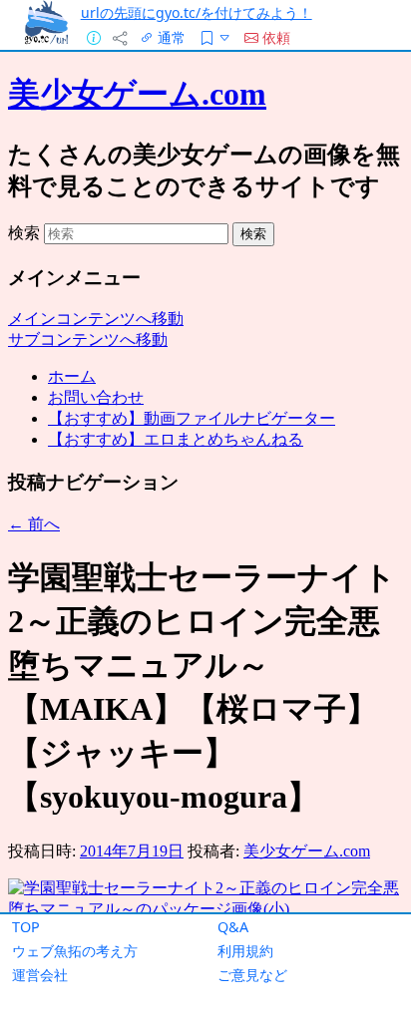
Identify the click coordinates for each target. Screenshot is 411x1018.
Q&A (232, 926)
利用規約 (245, 950)
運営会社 (40, 974)
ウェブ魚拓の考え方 (75, 950)
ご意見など (252, 974)
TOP (26, 926)
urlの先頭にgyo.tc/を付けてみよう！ (196, 12)
